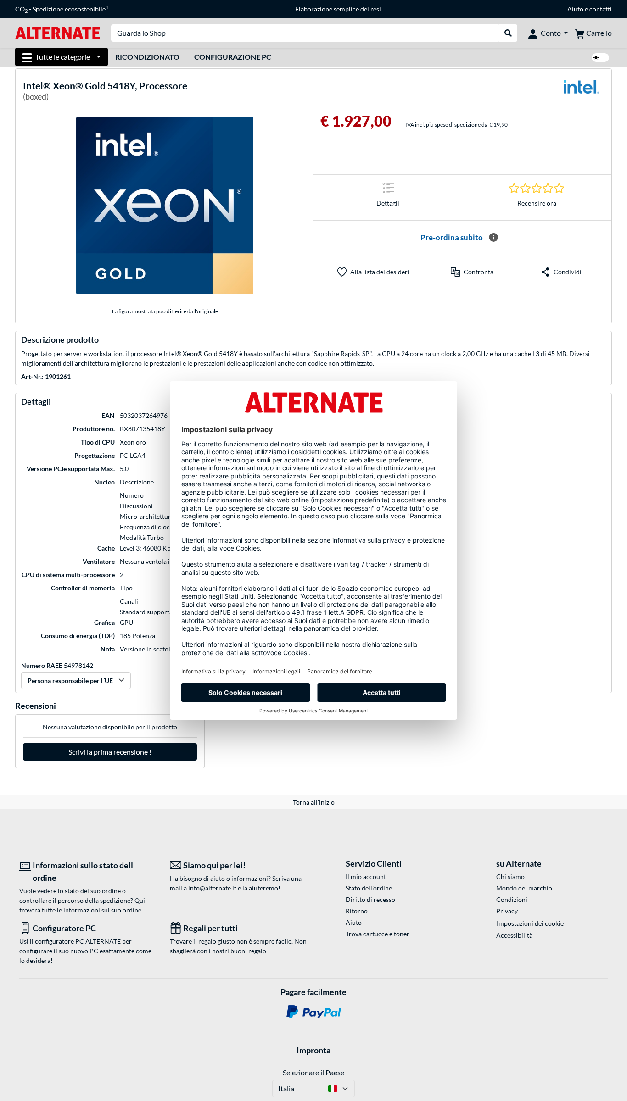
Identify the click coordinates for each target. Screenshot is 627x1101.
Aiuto (575, 9)
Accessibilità (514, 935)
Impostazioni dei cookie (530, 923)
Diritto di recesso (370, 899)
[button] (472, 272)
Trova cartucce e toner (377, 934)
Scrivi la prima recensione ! (109, 751)
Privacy (507, 911)
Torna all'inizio (314, 802)
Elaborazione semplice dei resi (338, 9)
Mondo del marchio (524, 888)
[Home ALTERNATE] (57, 32)
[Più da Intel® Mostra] (581, 92)
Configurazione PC (232, 56)
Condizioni (511, 899)
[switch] (600, 57)
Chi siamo (510, 876)
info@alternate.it (212, 888)
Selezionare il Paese (313, 1072)
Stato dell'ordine (369, 888)
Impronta (313, 1050)
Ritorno (357, 911)
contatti (600, 9)
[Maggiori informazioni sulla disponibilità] (493, 237)
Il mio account (366, 876)
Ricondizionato (147, 56)
